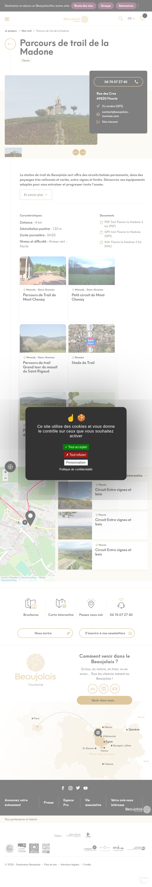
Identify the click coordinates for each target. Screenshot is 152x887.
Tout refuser (77, 454)
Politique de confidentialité (75, 469)
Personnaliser (76, 462)
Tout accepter (77, 447)
